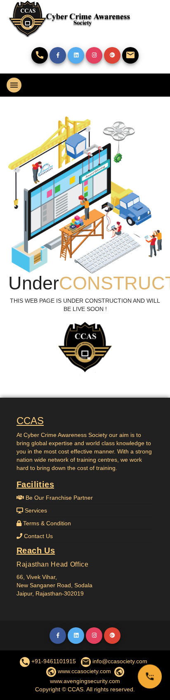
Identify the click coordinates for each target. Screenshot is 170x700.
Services (35, 510)
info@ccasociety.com (114, 661)
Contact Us (37, 536)
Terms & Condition (46, 523)
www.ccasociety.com (79, 671)
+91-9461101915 (48, 661)
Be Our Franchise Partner (58, 497)
